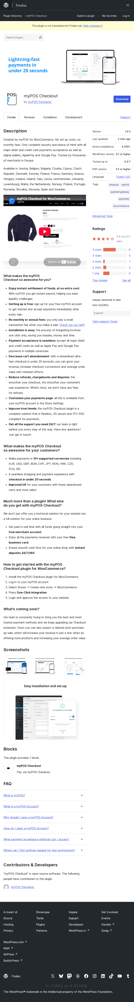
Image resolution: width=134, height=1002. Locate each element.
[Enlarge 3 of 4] (81, 660)
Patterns (41, 930)
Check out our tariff (71, 325)
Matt (8, 948)
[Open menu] (128, 5)
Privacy (8, 930)
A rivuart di (10, 912)
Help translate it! (92, 25)
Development (73, 117)
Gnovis (7, 918)
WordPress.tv (79, 930)
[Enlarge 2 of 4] (53, 660)
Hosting (8, 924)
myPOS (125, 184)
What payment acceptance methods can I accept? (36, 839)
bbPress (10, 954)
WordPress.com (15, 942)
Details (11, 117)
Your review (99, 280)
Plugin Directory (12, 15)
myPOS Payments (39, 102)
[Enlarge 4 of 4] (81, 682)
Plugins (40, 924)
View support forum (105, 321)
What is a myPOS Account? (21, 806)
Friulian (16, 976)
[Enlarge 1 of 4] (24, 660)
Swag (106, 930)
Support (125, 117)
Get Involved (109, 912)
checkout (114, 184)
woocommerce (121, 206)
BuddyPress (13, 960)
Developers (76, 924)
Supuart (74, 918)
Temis (40, 918)
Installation (50, 117)
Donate (107, 924)
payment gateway (120, 192)
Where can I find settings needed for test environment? (39, 850)
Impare (73, 912)
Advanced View (102, 216)
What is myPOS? (14, 795)
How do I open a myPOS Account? (26, 828)
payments (124, 199)
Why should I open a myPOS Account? (28, 817)
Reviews (29, 117)
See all (126, 280)
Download (122, 99)
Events (105, 918)
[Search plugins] (40, 37)
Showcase (43, 912)
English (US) (124, 176)
